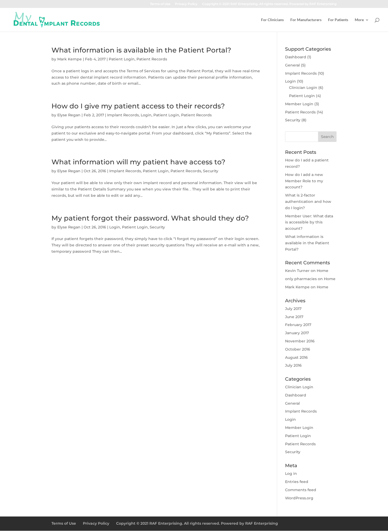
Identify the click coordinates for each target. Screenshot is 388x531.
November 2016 (300, 341)
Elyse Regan (69, 115)
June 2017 (294, 316)
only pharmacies (301, 278)
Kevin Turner (297, 270)
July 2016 (293, 365)
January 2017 (297, 333)
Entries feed (296, 481)
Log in (291, 473)
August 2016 (296, 357)
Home (322, 270)
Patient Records (151, 59)
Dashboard (295, 57)
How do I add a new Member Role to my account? (304, 181)
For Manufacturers (305, 20)
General (292, 65)
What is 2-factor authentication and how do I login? (308, 201)
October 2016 (297, 349)
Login (146, 115)
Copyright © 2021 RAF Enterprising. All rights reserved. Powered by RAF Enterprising (269, 4)
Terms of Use (160, 4)
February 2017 (298, 324)
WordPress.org (299, 498)
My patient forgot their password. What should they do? (150, 218)
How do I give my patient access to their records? (138, 106)
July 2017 (293, 308)
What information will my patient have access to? (138, 162)
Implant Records (123, 115)
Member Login (299, 104)
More (359, 20)
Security (210, 171)
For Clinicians (272, 20)
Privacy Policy (186, 4)
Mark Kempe (69, 59)
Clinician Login (303, 87)
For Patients (338, 20)
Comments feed (300, 489)
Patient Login (122, 59)
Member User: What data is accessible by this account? (309, 222)
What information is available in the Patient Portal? (141, 50)
